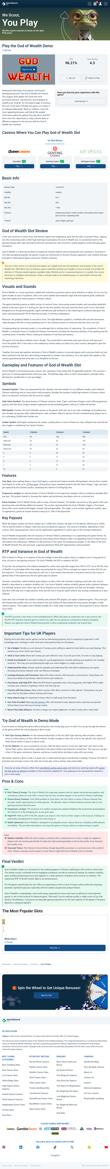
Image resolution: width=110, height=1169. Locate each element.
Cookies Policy (35, 1166)
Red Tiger (7, 50)
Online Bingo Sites (10, 1080)
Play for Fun (27, 69)
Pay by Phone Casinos (39, 1062)
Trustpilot (55, 1155)
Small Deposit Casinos (12, 1099)
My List (72, 78)
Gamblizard (6, 964)
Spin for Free (46, 995)
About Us (88, 1072)
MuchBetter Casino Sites (40, 1104)
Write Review (80, 101)
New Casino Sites (10, 1070)
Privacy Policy (7, 1166)
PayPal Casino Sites (38, 1067)
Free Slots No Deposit (66, 1080)
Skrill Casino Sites (37, 1077)
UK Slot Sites (8, 1110)
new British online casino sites (53, 768)
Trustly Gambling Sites (39, 1088)
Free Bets (61, 1113)
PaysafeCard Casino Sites (41, 1098)
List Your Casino (91, 1093)
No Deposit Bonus (65, 1070)
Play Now (54, 948)
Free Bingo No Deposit (67, 1075)
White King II (10, 939)
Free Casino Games (21, 964)
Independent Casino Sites (13, 1104)
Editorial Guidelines (92, 1088)
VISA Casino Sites (37, 1083)
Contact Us (89, 1077)
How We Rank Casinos (94, 1067)
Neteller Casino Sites (38, 1072)
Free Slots (34, 964)
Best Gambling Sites (11, 1065)
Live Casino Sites (10, 1075)
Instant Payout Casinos (12, 1094)
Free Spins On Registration (68, 1086)
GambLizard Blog (91, 1062)
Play (17, 166)
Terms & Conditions (21, 1166)
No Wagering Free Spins (67, 1091)
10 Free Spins (32, 484)
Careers (87, 1083)
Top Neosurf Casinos (38, 1093)
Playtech (10, 942)
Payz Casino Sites (37, 1109)
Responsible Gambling (94, 1098)
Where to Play (94, 78)
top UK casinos (38, 702)
